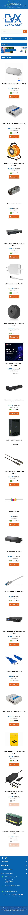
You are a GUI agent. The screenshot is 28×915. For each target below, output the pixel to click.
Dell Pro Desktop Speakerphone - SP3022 (14, 84)
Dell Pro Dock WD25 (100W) (14, 551)
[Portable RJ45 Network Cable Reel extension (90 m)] (14, 151)
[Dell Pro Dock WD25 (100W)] (14, 539)
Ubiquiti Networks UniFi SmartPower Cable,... (14, 401)
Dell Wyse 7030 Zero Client (14, 440)
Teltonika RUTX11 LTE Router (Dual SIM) (14, 711)
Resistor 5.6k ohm (14, 511)
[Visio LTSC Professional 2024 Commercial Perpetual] (14, 352)
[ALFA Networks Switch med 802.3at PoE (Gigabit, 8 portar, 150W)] (14, 231)
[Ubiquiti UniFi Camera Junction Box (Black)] (14, 311)
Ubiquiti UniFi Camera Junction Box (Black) (14, 324)
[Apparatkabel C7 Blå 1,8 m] (14, 659)
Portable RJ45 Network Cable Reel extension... (14, 164)
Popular (7, 57)
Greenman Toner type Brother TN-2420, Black (14, 832)
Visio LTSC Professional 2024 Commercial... (14, 364)
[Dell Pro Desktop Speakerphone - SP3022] (14, 71)
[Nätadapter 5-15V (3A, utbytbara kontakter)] (14, 779)
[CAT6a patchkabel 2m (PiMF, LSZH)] (14, 579)
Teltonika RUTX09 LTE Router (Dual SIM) (14, 124)
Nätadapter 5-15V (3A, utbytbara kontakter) (14, 792)
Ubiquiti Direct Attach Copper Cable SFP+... (14, 472)
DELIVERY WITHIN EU (15, 7)
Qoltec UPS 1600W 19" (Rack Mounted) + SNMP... (14, 632)
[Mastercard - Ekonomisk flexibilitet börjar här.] (22, 895)
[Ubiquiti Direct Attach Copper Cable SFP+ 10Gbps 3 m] (14, 459)
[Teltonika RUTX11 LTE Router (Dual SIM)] (14, 699)
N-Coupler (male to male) (14, 204)
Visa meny (5, 44)
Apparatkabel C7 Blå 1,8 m (14, 671)
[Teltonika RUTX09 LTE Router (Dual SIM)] (14, 111)
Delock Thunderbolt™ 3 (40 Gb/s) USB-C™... (14, 752)
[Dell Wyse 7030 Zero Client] (14, 428)
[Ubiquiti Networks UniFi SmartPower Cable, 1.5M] (14, 388)
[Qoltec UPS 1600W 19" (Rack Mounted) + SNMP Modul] (14, 619)
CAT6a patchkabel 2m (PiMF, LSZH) (14, 591)
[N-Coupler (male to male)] (14, 191)
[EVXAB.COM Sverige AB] (14, 18)
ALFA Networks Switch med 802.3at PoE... (14, 244)
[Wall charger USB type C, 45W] (14, 271)
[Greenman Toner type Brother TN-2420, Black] (14, 819)
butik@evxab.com (13, 891)
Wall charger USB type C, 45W (14, 284)
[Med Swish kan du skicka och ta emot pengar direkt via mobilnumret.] (8, 895)
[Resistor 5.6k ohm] (14, 499)
